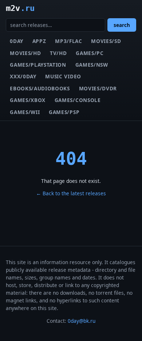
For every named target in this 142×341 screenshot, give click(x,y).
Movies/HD (25, 53)
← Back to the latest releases (71, 193)
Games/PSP (64, 112)
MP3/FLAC (68, 41)
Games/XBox (28, 100)
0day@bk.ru (81, 320)
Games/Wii (25, 112)
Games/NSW (91, 64)
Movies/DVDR (98, 88)
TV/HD (58, 53)
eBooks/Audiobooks (40, 88)
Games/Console (78, 100)
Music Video (63, 76)
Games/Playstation (38, 64)
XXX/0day (23, 76)
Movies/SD (106, 41)
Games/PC (89, 53)
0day (16, 41)
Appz (39, 41)
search (122, 24)
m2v (20, 8)
